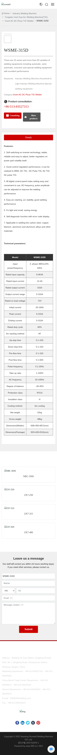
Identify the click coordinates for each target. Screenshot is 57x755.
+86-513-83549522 (31, 689)
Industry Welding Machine (25, 13)
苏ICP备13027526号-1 (28, 743)
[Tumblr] (33, 723)
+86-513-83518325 (22, 685)
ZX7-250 (28, 495)
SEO (41, 746)
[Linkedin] (22, 723)
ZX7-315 (28, 513)
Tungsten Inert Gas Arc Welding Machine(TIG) (26, 17)
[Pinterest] (38, 723)
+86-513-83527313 (16, 106)
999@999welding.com (20, 698)
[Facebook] (17, 723)
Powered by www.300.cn (25, 746)
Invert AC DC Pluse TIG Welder (19, 21)
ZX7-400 (28, 532)
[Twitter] (28, 723)
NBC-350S (28, 476)
